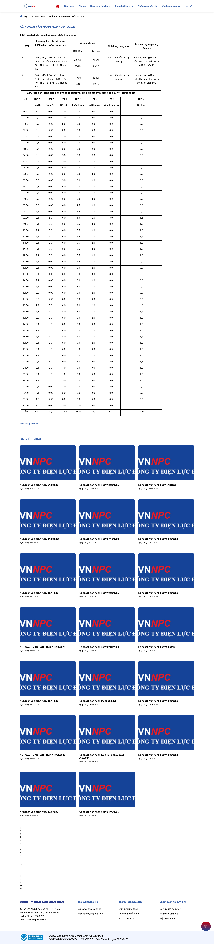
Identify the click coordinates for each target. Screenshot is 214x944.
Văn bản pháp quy (171, 5)
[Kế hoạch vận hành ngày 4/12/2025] (166, 463)
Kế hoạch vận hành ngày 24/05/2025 (99, 811)
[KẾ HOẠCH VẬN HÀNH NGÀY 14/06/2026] (48, 732)
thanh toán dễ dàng (129, 913)
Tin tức (82, 5)
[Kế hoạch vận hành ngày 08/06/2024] (166, 516)
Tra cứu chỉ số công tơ (89, 908)
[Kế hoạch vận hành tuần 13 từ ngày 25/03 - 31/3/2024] (107, 732)
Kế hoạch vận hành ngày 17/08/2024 (40, 811)
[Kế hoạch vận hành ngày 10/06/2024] (166, 732)
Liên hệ (188, 5)
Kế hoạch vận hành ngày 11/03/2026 (40, 538)
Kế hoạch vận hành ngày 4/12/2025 (157, 484)
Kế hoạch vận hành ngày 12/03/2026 (158, 592)
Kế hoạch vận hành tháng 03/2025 (97, 700)
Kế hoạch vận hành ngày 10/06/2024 (158, 754)
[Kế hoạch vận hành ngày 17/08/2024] (48, 789)
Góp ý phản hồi (167, 918)
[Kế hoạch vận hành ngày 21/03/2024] (48, 463)
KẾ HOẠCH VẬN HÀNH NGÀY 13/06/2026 (42, 646)
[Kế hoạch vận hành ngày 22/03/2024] (107, 624)
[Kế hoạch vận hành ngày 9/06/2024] (166, 624)
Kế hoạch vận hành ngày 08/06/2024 (158, 538)
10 (21, 855)
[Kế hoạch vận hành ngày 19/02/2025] (107, 570)
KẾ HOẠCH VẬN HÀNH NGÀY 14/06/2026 (42, 754)
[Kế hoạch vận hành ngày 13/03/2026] (166, 678)
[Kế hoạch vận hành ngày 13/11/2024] (48, 678)
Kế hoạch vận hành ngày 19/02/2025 (99, 592)
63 (21, 864)
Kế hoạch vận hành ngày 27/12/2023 (99, 538)
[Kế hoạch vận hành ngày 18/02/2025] (107, 463)
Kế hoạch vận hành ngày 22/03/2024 (99, 646)
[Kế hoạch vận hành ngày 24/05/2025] (107, 789)
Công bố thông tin (124, 5)
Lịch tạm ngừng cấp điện (90, 913)
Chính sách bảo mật (169, 908)
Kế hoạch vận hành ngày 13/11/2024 (40, 700)
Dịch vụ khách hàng (100, 5)
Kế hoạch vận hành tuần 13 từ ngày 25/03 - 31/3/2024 (102, 756)
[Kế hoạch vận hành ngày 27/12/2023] (107, 516)
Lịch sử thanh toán (128, 908)
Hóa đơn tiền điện (128, 918)
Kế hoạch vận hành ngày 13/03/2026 (158, 700)
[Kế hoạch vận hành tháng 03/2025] (107, 678)
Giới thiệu (69, 5)
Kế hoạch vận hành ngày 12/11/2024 (40, 592)
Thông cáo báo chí (147, 5)
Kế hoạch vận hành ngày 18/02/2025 (99, 484)
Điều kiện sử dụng (168, 913)
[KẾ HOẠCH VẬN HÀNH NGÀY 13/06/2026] (48, 624)
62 (21, 861)
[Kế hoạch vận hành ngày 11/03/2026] (48, 516)
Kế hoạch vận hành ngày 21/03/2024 (40, 484)
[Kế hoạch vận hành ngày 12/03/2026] (166, 570)
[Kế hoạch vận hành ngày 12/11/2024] (48, 570)
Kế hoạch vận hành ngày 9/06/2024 (157, 646)
